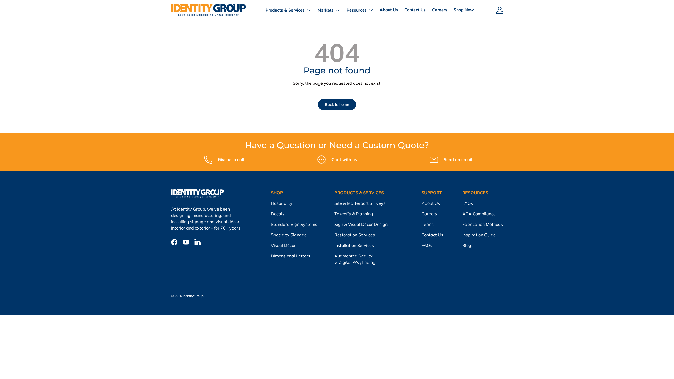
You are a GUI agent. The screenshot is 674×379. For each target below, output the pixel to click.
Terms (428, 224)
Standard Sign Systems (294, 224)
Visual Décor (283, 245)
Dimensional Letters (290, 255)
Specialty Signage (289, 234)
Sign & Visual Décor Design (361, 224)
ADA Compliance (479, 213)
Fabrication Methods (482, 224)
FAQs (427, 245)
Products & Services (285, 10)
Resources (356, 10)
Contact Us (415, 10)
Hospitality (282, 203)
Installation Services (354, 245)
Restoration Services (354, 234)
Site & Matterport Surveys (359, 203)
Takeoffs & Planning (353, 213)
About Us (389, 10)
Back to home (337, 104)
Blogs (467, 245)
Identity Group (193, 296)
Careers (439, 10)
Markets (326, 10)
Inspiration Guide (479, 234)
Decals (277, 213)
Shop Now (464, 10)
